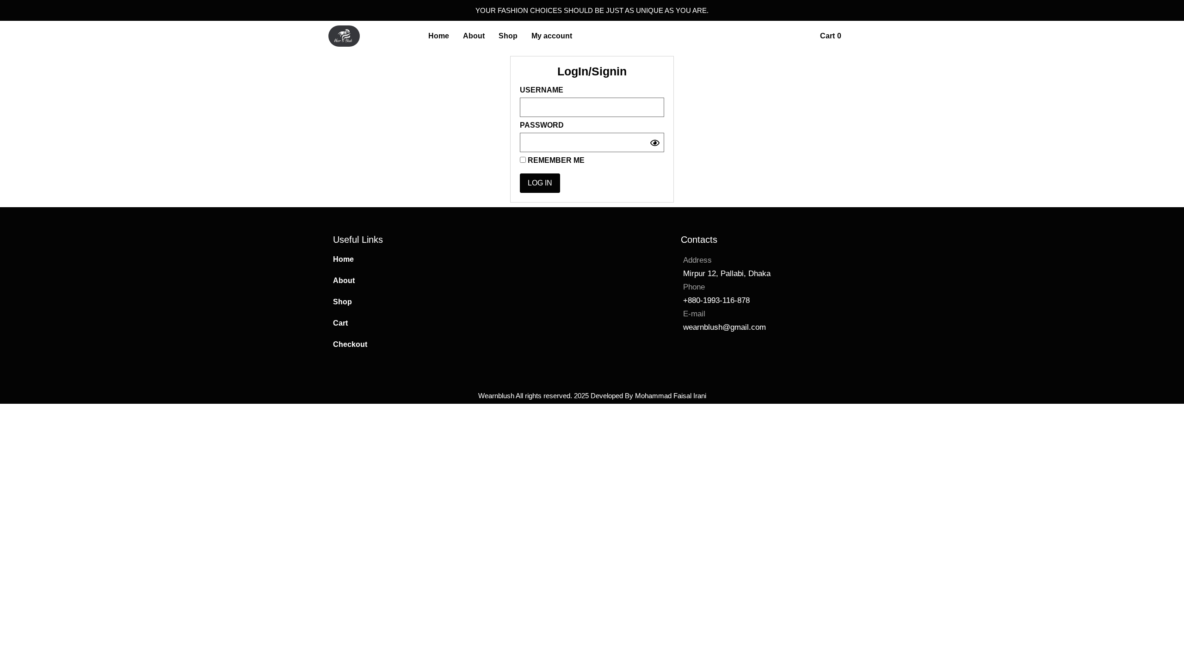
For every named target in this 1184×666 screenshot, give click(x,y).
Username (541, 90)
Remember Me (555, 160)
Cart (340, 323)
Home (343, 259)
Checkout (350, 344)
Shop (342, 302)
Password (542, 125)
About (344, 280)
